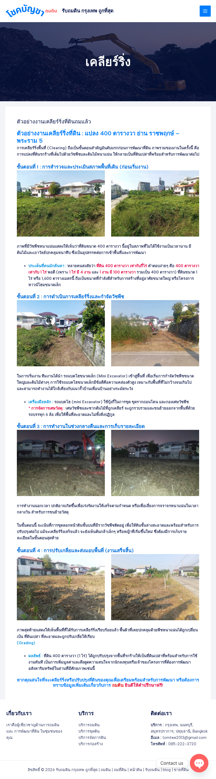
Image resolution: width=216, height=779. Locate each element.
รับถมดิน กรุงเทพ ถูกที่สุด (88, 11)
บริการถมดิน (89, 725)
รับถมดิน (152, 769)
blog (167, 769)
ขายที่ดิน (181, 769)
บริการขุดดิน (89, 731)
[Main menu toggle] (205, 11)
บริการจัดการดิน (92, 737)
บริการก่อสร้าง (90, 744)
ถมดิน (106, 769)
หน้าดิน (136, 769)
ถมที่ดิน (120, 769)
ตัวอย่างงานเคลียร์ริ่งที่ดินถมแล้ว (54, 121)
